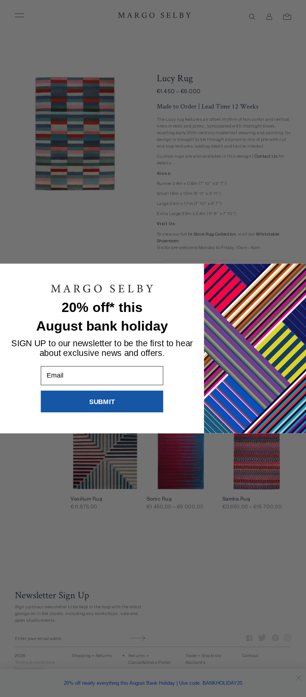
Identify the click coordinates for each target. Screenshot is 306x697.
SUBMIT (102, 401)
